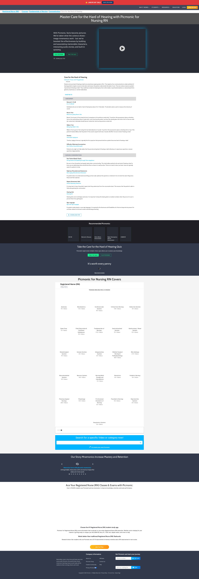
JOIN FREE (192, 7)
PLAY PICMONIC (59, 54)
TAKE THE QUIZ (72, 54)
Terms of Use (111, 573)
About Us (88, 558)
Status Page (117, 573)
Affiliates (102, 558)
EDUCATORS (176, 7)
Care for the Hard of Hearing (71, 11)
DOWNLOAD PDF (60, 58)
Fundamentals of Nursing (38, 11)
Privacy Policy (104, 573)
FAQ (101, 564)
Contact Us (102, 561)
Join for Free (99, 547)
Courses (25, 11)
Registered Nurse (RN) (10, 11)
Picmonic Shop (90, 561)
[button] (99, 507)
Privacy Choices (90, 567)
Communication (54, 11)
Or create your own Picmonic (100, 447)
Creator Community (91, 564)
